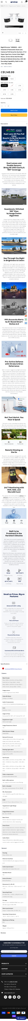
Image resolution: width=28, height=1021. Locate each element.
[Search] (6, 2)
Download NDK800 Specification (13, 669)
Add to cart (14, 110)
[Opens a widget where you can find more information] (21, 1018)
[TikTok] (18, 997)
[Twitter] (10, 997)
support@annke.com (9, 992)
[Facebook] (5, 997)
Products (7, 6)
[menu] (2, 2)
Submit (14, 956)
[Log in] (22, 2)
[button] (22, 33)
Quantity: (3, 102)
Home (2, 6)
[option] (14, 21)
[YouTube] (14, 997)
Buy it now (14, 115)
